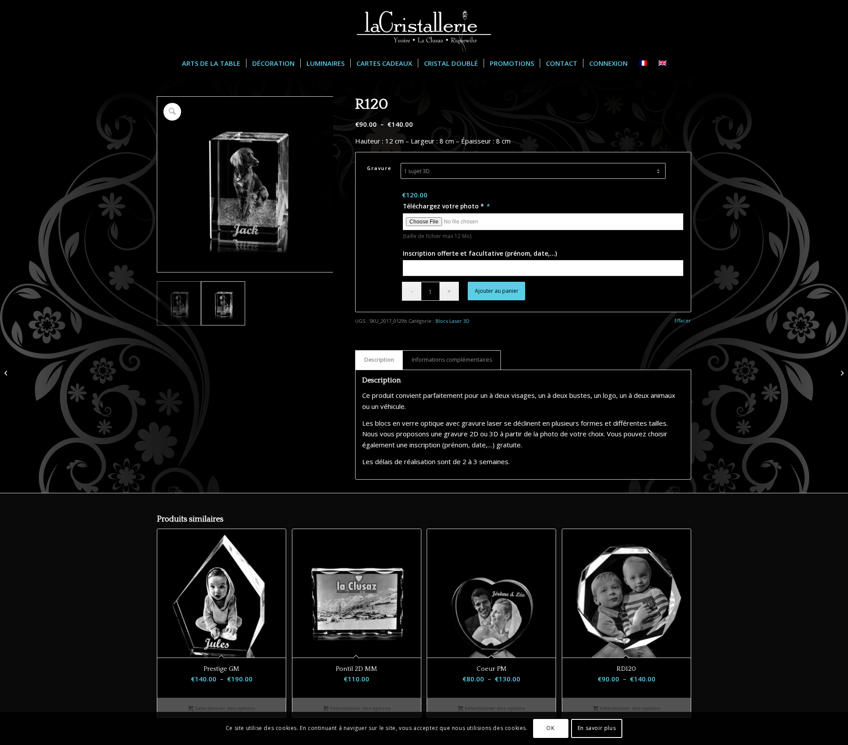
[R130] (841, 372)
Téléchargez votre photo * (446, 206)
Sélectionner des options (224, 708)
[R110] (7, 372)
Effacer (682, 320)
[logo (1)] (424, 26)
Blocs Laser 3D (452, 321)
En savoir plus (597, 728)
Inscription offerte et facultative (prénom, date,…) (480, 253)
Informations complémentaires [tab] (452, 359)
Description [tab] (379, 359)
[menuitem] (211, 63)
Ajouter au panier (497, 291)
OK (550, 728)
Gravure (379, 168)
